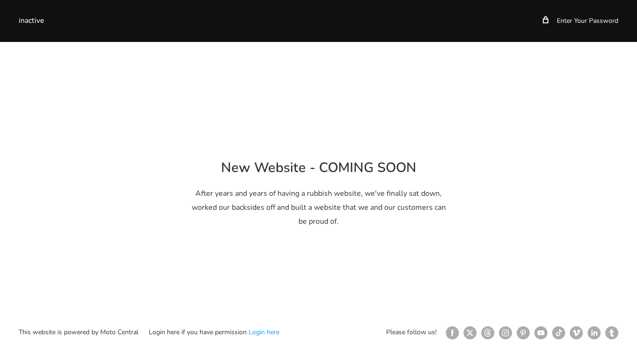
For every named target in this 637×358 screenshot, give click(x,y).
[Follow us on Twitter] (470, 332)
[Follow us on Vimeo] (576, 332)
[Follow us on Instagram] (505, 332)
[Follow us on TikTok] (558, 332)
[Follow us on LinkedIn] (594, 332)
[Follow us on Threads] (487, 332)
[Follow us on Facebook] (452, 332)
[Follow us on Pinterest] (523, 332)
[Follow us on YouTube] (540, 332)
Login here (264, 332)
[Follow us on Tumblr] (611, 332)
